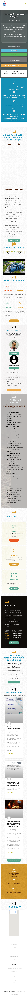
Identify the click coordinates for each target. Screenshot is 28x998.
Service (20, 307)
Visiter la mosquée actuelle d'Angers (14, 95)
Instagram (14, 979)
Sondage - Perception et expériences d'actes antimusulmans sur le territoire (14, 59)
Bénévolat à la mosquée (14, 958)
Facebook (14, 980)
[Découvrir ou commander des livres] (14, 101)
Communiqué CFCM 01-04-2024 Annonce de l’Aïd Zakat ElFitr (13, 783)
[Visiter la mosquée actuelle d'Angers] (14, 92)
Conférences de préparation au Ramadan (13, 727)
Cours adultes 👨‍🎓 (14, 54)
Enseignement (14, 579)
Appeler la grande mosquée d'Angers (14, 86)
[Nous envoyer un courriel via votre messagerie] (14, 111)
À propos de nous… (14, 944)
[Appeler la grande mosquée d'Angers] (14, 82)
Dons (14, 959)
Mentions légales (14, 994)
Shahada (14, 531)
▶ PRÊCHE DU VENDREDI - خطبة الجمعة (14, 65)
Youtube (14, 982)
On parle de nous (14, 945)
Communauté (7, 307)
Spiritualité (20, 290)
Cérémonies (14, 555)
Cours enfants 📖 (14, 50)
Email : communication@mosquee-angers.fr (14, 968)
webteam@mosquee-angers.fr (19, 991)
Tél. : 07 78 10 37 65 (14, 967)
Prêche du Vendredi (14, 956)
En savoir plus (10, 753)
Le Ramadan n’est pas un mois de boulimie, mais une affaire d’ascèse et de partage (14, 824)
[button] (5, 252)
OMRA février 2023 (14, 948)
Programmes (14, 947)
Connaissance (8, 290)
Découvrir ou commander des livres (14, 105)
